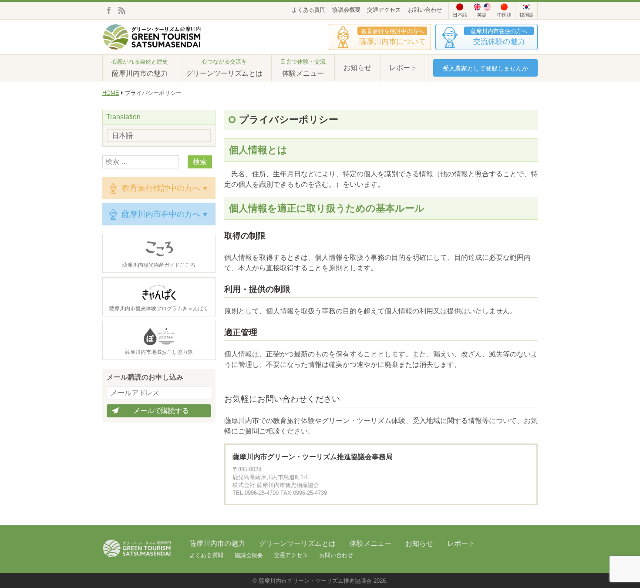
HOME (110, 93)
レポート (403, 67)
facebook (108, 10)
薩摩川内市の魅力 (217, 543)
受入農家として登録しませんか (485, 68)
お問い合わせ (425, 10)
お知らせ (357, 67)
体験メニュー (370, 543)
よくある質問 (309, 10)
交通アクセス (384, 10)
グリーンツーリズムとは (297, 543)
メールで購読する (161, 410)
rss (121, 10)
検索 (200, 161)
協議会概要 (346, 10)
